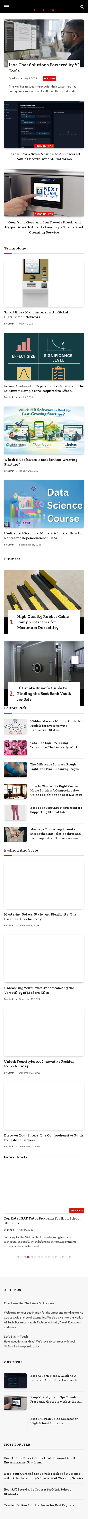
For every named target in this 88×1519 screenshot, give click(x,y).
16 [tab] (70, 1257)
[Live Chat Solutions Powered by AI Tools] (44, 43)
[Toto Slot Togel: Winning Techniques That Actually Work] (15, 747)
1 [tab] (18, 1257)
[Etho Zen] (44, 6)
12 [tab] (56, 1257)
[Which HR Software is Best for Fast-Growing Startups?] (44, 430)
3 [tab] (25, 1257)
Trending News (44, 146)
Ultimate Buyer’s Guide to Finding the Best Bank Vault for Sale (44, 693)
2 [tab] (21, 1257)
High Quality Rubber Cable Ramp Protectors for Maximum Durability (43, 622)
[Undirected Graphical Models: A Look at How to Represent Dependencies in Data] (44, 504)
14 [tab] (63, 1257)
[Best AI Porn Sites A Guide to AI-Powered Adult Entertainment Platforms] (44, 124)
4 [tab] (28, 1257)
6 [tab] (35, 1257)
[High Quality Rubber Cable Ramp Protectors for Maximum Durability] (44, 593)
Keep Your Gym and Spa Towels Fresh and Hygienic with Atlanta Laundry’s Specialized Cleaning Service (44, 227)
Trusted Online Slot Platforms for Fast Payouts (39, 1505)
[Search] (82, 6)
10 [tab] (49, 1257)
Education (77, 1210)
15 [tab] (66, 1257)
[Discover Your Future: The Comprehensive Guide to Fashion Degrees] (44, 1106)
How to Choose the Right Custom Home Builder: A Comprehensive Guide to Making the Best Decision (56, 790)
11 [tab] (52, 1257)
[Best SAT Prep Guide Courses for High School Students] (15, 1423)
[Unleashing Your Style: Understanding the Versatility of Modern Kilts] (44, 958)
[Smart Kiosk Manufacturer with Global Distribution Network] (44, 283)
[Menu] (6, 6)
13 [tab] (59, 1257)
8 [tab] (42, 1257)
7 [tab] (39, 1257)
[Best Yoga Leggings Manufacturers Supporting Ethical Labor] (15, 812)
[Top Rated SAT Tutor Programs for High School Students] (44, 1189)
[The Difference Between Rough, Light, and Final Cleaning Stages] (15, 769)
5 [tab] (32, 1257)
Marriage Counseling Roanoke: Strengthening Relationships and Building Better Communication (55, 833)
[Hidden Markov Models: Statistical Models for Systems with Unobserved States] (15, 726)
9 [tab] (45, 1257)
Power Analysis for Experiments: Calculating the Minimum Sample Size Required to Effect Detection (44, 390)
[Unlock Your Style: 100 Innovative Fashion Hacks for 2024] (44, 1032)
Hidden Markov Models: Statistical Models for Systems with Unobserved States (56, 726)
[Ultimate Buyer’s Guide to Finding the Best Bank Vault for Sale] (44, 665)
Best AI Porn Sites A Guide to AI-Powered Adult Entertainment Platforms (54, 1380)
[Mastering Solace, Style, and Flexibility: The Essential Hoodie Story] (44, 885)
